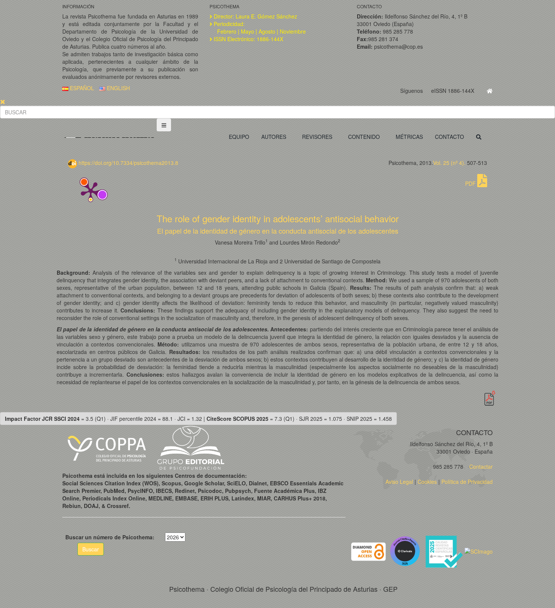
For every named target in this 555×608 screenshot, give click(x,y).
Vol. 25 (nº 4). (449, 162)
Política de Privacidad (467, 481)
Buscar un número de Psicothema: (109, 537)
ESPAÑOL (81, 88)
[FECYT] (444, 550)
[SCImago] (478, 550)
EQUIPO (239, 136)
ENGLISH (117, 88)
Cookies (427, 481)
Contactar (480, 466)
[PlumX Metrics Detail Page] (90, 191)
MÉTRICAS (409, 136)
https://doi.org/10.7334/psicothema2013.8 (127, 162)
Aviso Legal (399, 481)
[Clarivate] (406, 550)
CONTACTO (449, 136)
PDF (471, 183)
